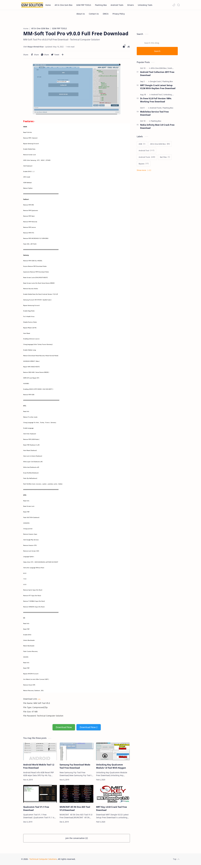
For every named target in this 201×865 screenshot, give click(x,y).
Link (39, 699)
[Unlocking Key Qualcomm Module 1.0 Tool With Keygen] (113, 751)
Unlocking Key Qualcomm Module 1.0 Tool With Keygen (111, 766)
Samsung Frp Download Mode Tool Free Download (75, 766)
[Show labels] (144, 170)
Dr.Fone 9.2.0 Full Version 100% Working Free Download (155, 100)
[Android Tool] (157, 94)
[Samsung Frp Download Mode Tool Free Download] (76, 751)
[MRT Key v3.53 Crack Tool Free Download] (113, 794)
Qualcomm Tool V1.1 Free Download (36, 808)
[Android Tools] (173, 68)
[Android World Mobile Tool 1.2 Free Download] (40, 751)
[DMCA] (105, 13)
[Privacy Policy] (119, 13)
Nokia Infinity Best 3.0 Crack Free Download (157, 126)
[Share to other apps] (62, 54)
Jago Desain (93, 859)
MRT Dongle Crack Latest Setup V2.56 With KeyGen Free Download (157, 87)
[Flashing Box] (167, 81)
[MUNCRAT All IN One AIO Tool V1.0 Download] (76, 794)
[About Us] (80, 13)
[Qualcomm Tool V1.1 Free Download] (40, 794)
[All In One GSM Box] (159, 68)
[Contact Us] (94, 13)
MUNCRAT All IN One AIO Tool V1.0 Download (75, 808)
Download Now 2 (88, 727)
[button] (174, 5)
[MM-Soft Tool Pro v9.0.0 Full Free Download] (76, 89)
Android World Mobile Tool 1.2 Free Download (38, 766)
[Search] (178, 5)
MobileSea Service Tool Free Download (154, 113)
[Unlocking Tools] (170, 94)
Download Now (64, 727)
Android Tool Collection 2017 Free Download (157, 73)
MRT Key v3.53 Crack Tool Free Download (111, 808)
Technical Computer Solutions (43, 859)
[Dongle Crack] (156, 81)
